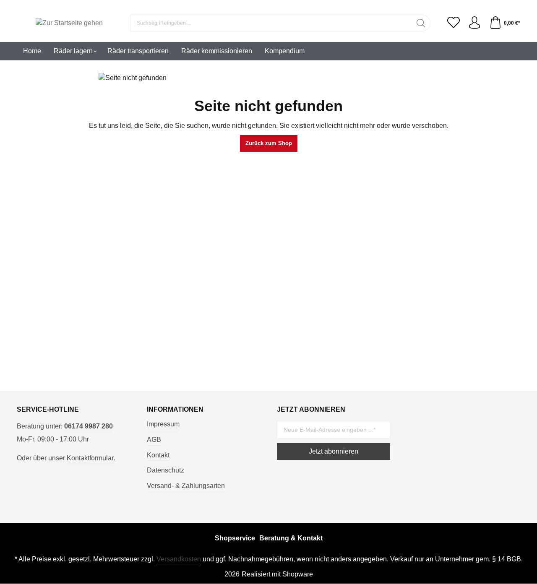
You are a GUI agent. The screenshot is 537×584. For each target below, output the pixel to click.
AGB (154, 439)
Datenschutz (165, 470)
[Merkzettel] (453, 23)
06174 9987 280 (88, 426)
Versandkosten (178, 559)
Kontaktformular (90, 458)
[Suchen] (421, 23)
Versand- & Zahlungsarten (186, 485)
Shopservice (235, 538)
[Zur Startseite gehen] (69, 23)
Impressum (163, 424)
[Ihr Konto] (474, 23)
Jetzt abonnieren (333, 451)
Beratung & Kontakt (291, 538)
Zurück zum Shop (268, 143)
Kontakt (158, 455)
